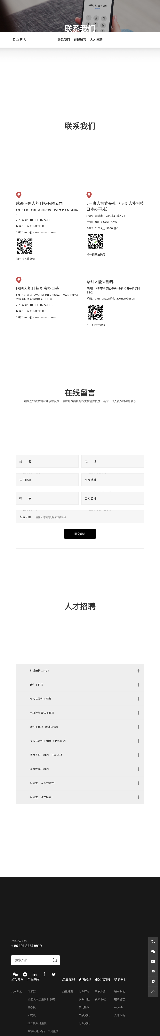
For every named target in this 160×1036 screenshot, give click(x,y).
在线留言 (80, 39)
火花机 (32, 1015)
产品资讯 (84, 1015)
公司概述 (16, 991)
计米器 (32, 991)
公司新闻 (84, 1007)
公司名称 (90, 498)
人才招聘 (96, 39)
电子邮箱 (25, 480)
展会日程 (84, 999)
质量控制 (67, 991)
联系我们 (64, 39)
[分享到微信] (15, 974)
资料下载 (100, 999)
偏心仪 (32, 1007)
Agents (119, 1007)
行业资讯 (84, 1023)
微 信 (25, 498)
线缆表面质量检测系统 (41, 999)
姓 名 (25, 461)
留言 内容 (25, 517)
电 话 (90, 461)
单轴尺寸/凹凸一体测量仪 (43, 1031)
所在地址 (90, 480)
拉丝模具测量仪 (37, 1023)
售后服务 (100, 991)
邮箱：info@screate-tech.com (36, 232)
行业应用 (84, 991)
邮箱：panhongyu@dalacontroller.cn (110, 298)
